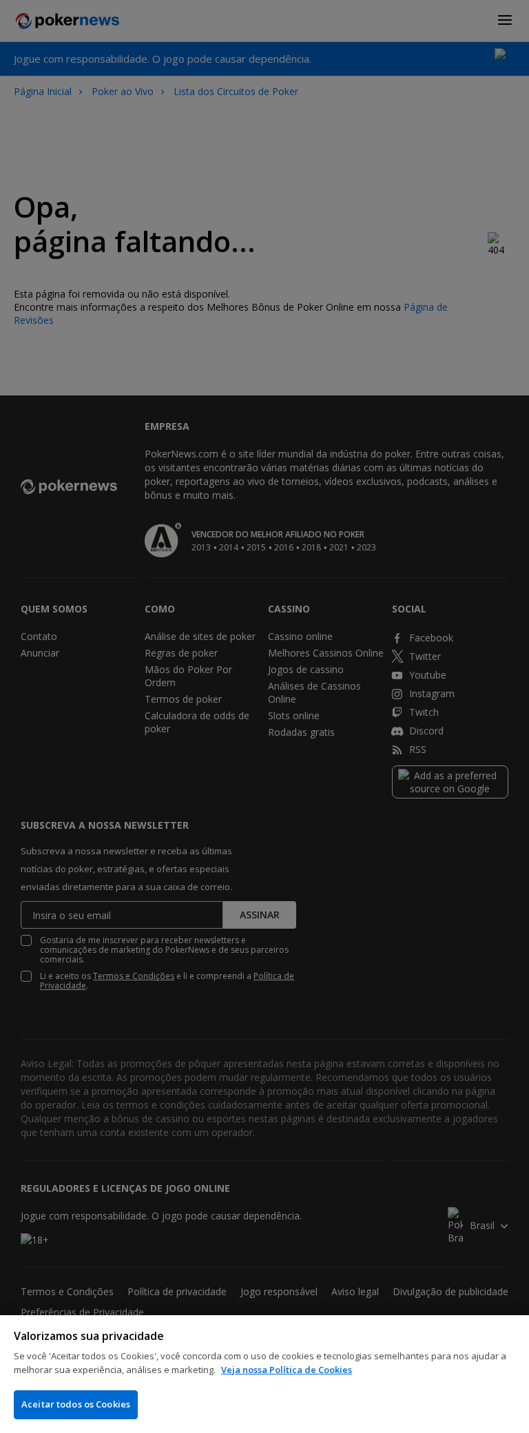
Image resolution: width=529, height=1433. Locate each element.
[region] (264, 1374)
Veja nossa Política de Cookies (286, 1369)
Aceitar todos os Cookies (75, 1404)
